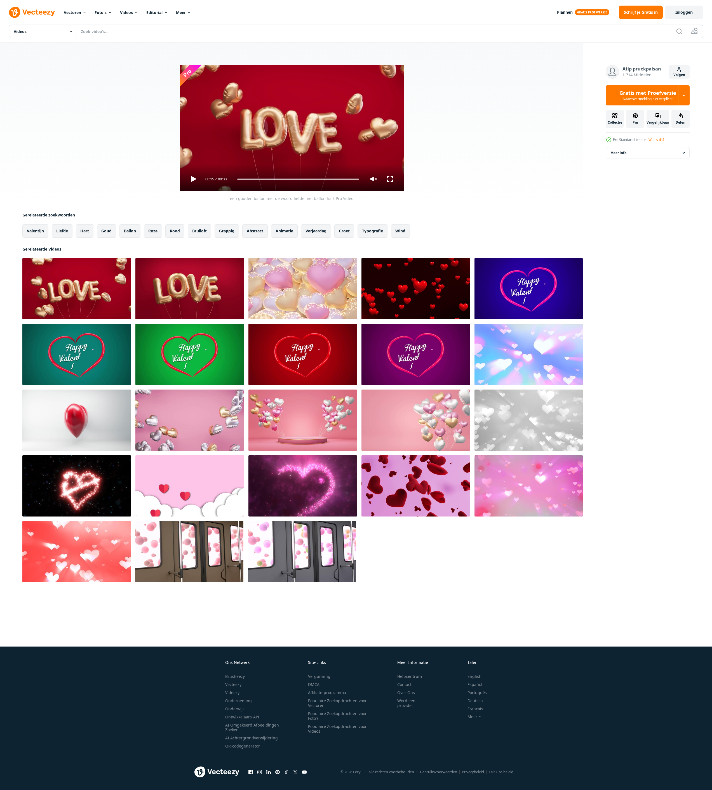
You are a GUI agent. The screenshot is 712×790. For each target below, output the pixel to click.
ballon (130, 231)
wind (400, 231)
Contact (404, 684)
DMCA (313, 684)
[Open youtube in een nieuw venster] (304, 772)
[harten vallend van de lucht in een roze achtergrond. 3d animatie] (415, 486)
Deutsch (475, 700)
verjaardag (316, 231)
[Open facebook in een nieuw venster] (250, 772)
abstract (255, 231)
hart (84, 231)
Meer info (618, 152)
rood (175, 231)
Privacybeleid (473, 771)
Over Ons (406, 692)
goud (106, 231)
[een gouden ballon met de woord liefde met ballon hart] (76, 288)
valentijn (35, 231)
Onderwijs (235, 708)
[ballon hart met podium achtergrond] (302, 420)
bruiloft (199, 231)
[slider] (298, 179)
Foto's (101, 12)
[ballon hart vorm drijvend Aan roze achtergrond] (189, 420)
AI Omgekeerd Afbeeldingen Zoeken (252, 727)
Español (474, 684)
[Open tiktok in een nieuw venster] (286, 772)
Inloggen (684, 12)
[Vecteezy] (32, 12)
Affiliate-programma (327, 692)
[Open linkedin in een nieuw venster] (268, 772)
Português (477, 692)
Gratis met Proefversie (647, 95)
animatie (284, 231)
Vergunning (319, 676)
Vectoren (72, 12)
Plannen (565, 12)
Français (475, 708)
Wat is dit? (656, 139)
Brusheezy (235, 676)
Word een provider (406, 703)
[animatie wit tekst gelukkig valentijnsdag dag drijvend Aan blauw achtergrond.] (528, 288)
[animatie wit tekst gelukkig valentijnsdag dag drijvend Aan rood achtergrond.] (302, 354)
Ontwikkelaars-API (242, 717)
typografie (372, 231)
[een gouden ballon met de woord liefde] (189, 288)
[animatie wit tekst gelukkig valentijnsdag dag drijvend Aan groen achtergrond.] (76, 354)
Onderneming (238, 700)
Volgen (679, 74)
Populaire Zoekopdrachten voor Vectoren (337, 703)
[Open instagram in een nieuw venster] (259, 772)
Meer (181, 12)
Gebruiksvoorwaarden (438, 771)
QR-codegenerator (242, 746)
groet (344, 231)
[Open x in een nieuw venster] (295, 772)
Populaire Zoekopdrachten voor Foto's (337, 716)
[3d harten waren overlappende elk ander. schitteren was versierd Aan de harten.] (302, 288)
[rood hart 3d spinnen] (76, 420)
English (474, 676)
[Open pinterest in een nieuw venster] (277, 772)
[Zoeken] (679, 31)
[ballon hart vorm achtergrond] (415, 420)
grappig (226, 231)
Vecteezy (233, 684)
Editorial (154, 12)
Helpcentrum (409, 676)
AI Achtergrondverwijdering (251, 738)
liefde (62, 231)
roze (153, 231)
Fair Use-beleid (501, 771)
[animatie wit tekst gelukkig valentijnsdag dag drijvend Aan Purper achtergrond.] (415, 354)
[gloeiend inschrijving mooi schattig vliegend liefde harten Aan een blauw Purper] (528, 354)
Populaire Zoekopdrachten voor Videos (337, 729)
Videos (126, 12)
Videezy (232, 692)
